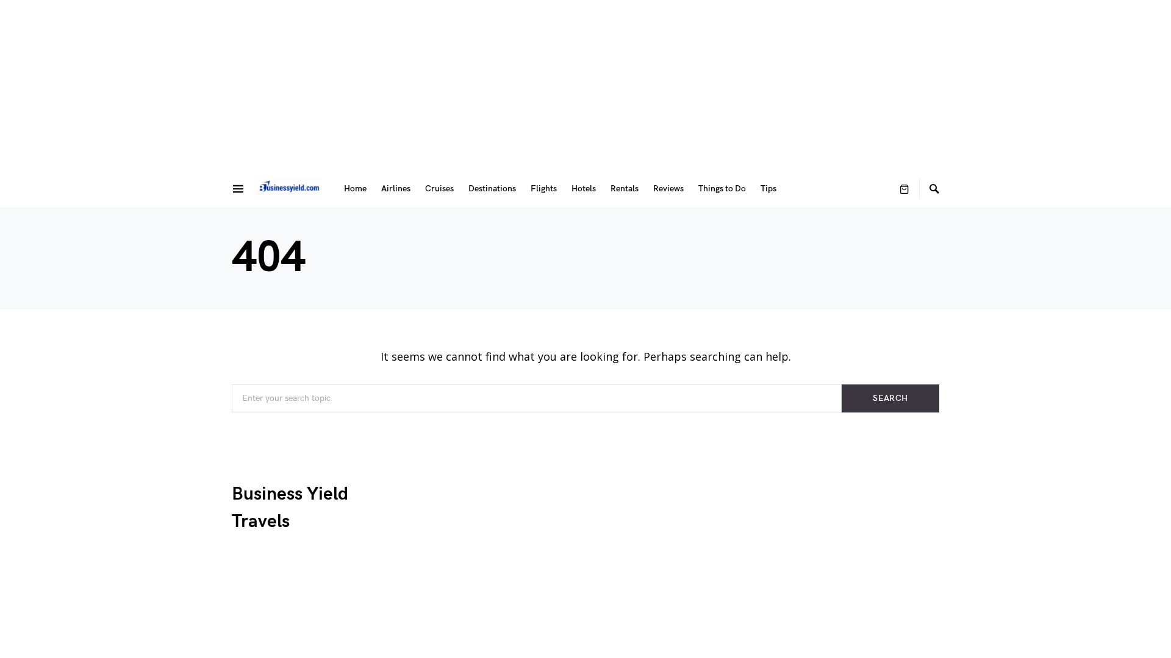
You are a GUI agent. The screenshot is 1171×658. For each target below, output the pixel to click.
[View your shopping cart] (904, 189)
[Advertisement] (585, 85)
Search (890, 398)
